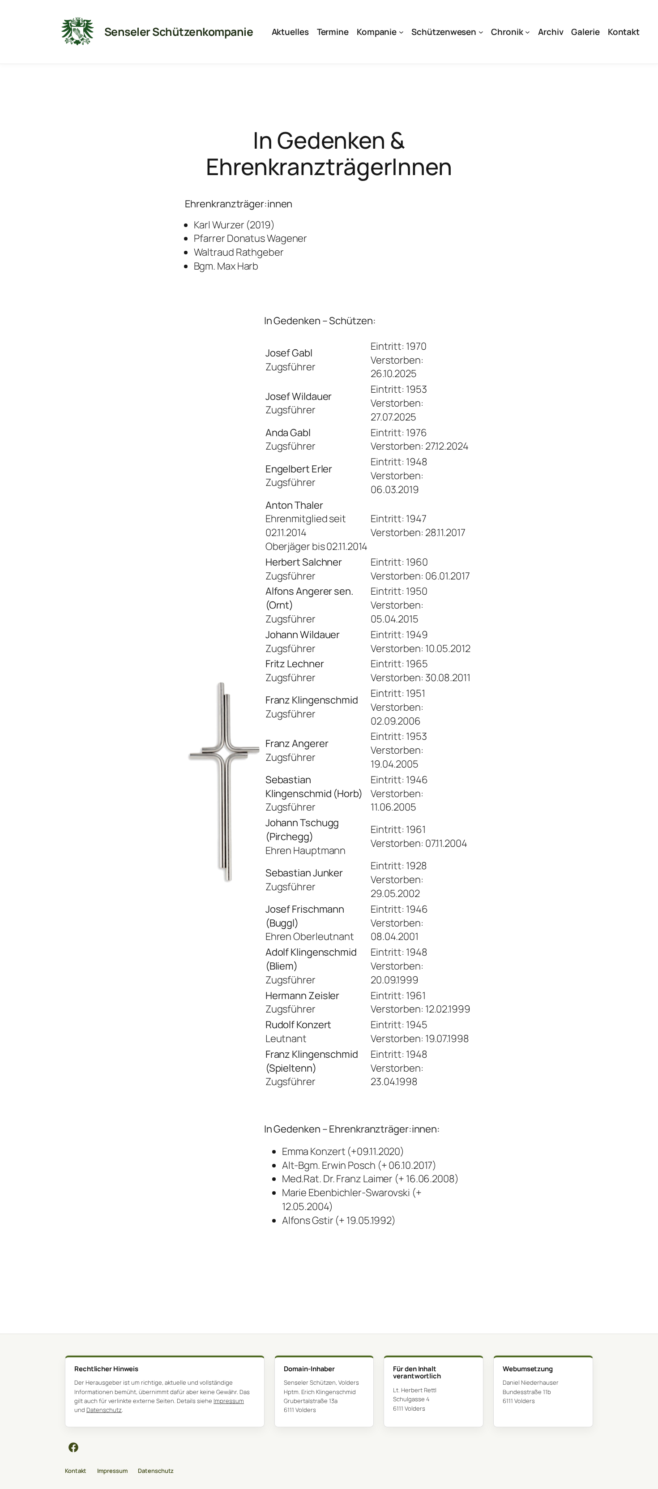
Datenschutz (104, 1410)
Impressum (229, 1401)
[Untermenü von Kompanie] (401, 32)
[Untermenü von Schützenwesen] (481, 32)
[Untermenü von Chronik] (527, 32)
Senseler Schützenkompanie (178, 32)
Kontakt (75, 1471)
